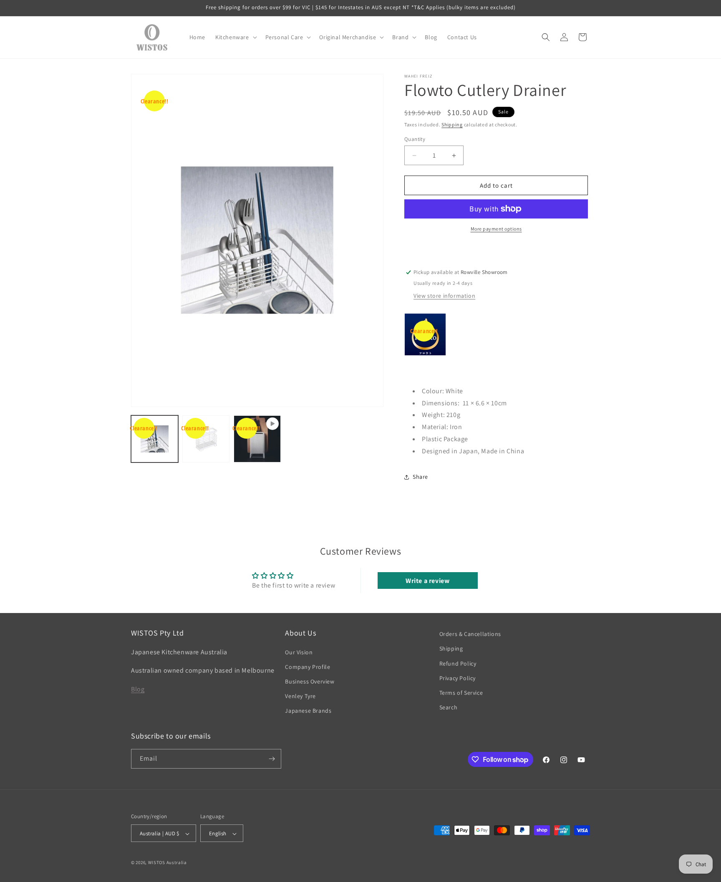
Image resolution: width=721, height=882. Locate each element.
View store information (444, 295)
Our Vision (299, 652)
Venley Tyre (300, 696)
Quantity (414, 139)
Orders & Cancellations (470, 634)
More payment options (496, 229)
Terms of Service (461, 692)
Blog (137, 689)
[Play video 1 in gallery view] (257, 438)
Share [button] (420, 476)
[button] (235, 37)
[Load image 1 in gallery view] (154, 438)
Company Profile (307, 667)
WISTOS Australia (167, 863)
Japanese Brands (308, 711)
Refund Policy (457, 663)
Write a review (427, 580)
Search (448, 707)
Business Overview (309, 681)
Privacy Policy (457, 678)
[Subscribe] (271, 759)
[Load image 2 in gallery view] (205, 438)
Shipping (452, 124)
